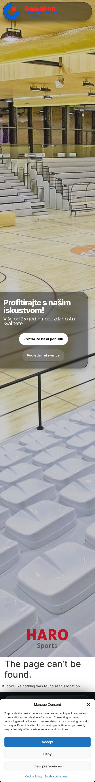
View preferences (47, 766)
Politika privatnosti (56, 776)
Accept (47, 742)
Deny (47, 754)
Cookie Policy (33, 776)
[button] (88, 704)
